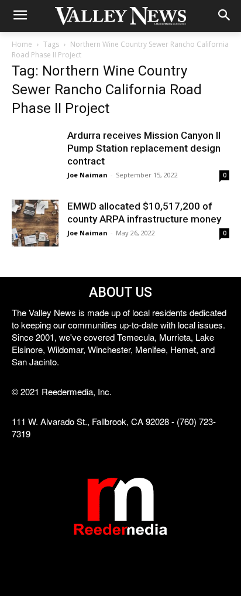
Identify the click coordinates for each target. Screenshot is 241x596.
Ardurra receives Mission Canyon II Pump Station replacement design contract (144, 148)
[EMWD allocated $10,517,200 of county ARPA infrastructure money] (35, 223)
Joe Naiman (87, 174)
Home (22, 44)
